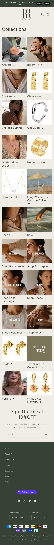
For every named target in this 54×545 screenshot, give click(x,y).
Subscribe (9, 471)
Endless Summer (13, 127)
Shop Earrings (36, 266)
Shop (7, 448)
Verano (6, 398)
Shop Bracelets (11, 266)
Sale (30, 234)
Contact (8, 465)
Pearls (6, 234)
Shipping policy (26, 540)
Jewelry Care (10, 459)
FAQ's (7, 482)
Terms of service (14, 540)
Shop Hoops (35, 297)
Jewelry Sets (10, 197)
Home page (34, 162)
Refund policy (35, 536)
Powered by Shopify (21, 536)
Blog (7, 476)
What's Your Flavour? (35, 400)
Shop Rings (34, 332)
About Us (9, 454)
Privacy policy (46, 536)
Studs (5, 364)
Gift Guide (33, 127)
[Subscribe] (46, 434)
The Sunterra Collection (35, 365)
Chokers (7, 96)
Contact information (41, 540)
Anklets (7, 64)
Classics (32, 96)
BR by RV (33, 64)
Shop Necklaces (12, 332)
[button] (5, 14)
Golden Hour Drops (10, 164)
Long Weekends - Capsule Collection (39, 198)
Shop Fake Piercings (8, 299)
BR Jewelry (11, 536)
